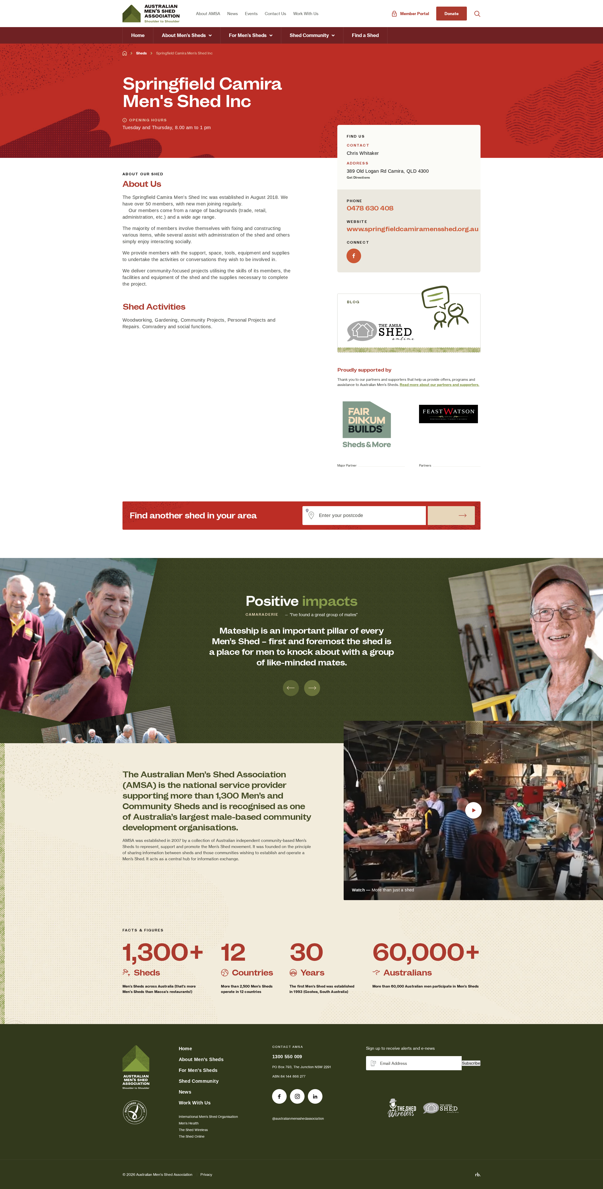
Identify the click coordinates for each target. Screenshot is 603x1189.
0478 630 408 (370, 208)
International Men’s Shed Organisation (208, 1117)
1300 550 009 (287, 1056)
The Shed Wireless (193, 1130)
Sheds (141, 53)
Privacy (206, 1174)
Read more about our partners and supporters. (439, 384)
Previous (291, 688)
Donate (451, 13)
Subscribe (471, 1063)
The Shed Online (192, 1136)
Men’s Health (189, 1123)
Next (312, 688)
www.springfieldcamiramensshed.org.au (412, 229)
